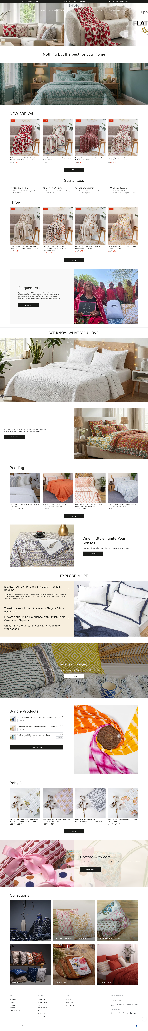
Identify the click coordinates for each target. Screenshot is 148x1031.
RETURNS (69, 999)
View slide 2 (76, 42)
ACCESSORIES (15, 1011)
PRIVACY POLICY (44, 1002)
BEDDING (13, 999)
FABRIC (12, 1005)
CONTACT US (42, 1008)
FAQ (39, 1005)
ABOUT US (28, 305)
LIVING (12, 1002)
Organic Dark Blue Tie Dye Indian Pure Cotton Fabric (36, 717)
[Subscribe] (137, 1000)
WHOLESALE (42, 1016)
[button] (10, 5)
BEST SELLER (70, 1005)
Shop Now (90, 869)
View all (74, 170)
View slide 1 (71, 42)
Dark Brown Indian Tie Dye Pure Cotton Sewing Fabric (37, 726)
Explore (14, 437)
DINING (12, 1008)
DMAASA (16, 1025)
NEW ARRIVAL (70, 1002)
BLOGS (40, 1011)
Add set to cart (36, 747)
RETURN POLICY (43, 1013)
